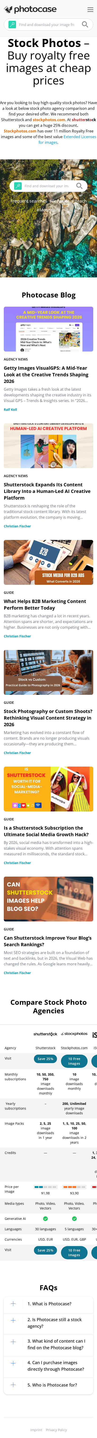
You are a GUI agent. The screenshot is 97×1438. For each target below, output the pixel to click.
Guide (9, 592)
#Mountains (48, 210)
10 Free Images (74, 1061)
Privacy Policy (56, 1430)
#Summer (59, 201)
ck (94, 119)
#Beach (79, 201)
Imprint (36, 1430)
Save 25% (45, 1058)
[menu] (90, 10)
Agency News (16, 359)
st (87, 119)
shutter (79, 119)
